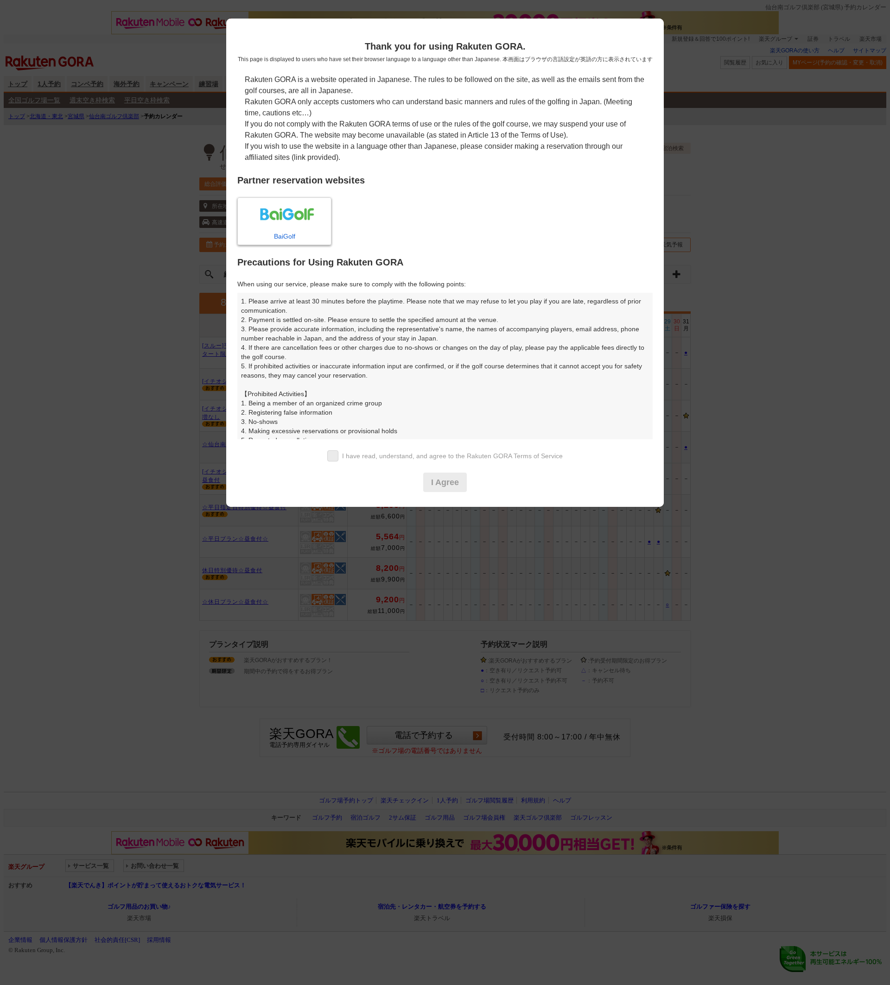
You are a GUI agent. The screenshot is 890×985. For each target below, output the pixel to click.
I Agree (445, 482)
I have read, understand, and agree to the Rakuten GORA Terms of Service (452, 456)
